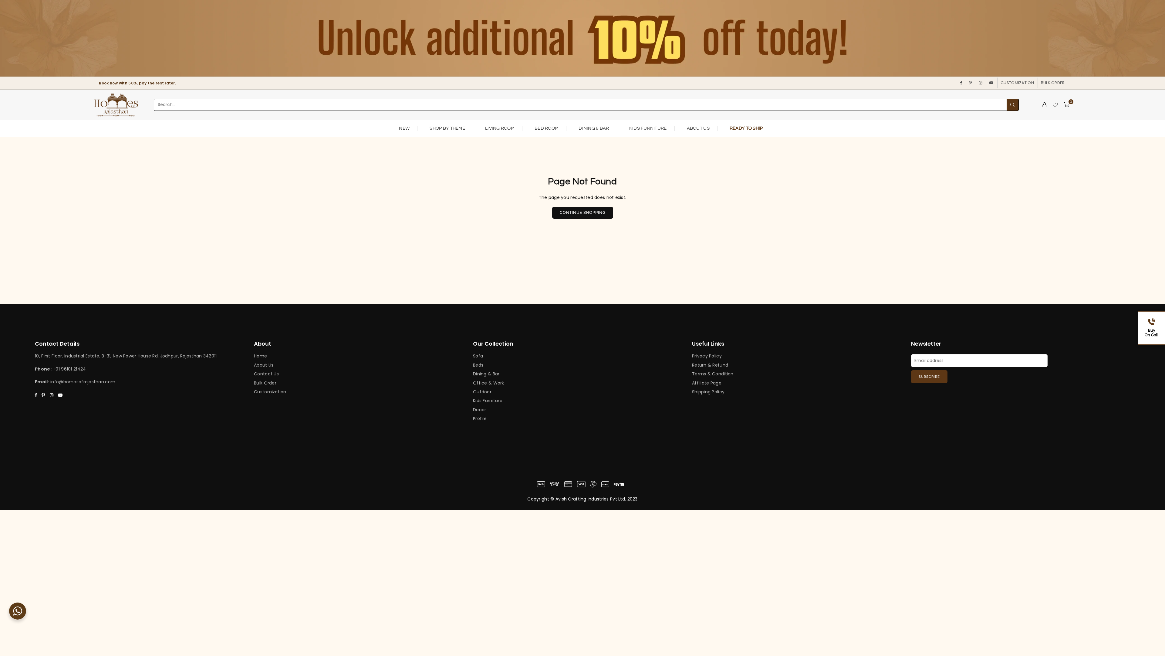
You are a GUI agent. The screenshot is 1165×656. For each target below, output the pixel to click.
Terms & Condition (713, 374)
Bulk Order (1053, 83)
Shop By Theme (447, 128)
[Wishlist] (1055, 104)
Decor (479, 410)
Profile (480, 418)
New (404, 128)
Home (260, 356)
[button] (1066, 104)
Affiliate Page (706, 383)
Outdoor (482, 392)
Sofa (478, 356)
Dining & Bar (594, 128)
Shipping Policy (708, 392)
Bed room (547, 128)
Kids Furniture (648, 128)
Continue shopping (583, 212)
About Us (698, 128)
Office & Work (488, 383)
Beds (478, 365)
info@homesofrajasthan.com (82, 382)
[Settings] (1044, 104)
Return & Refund (710, 365)
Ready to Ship (746, 128)
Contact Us (266, 374)
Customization (1017, 83)
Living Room (500, 128)
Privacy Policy (707, 356)
